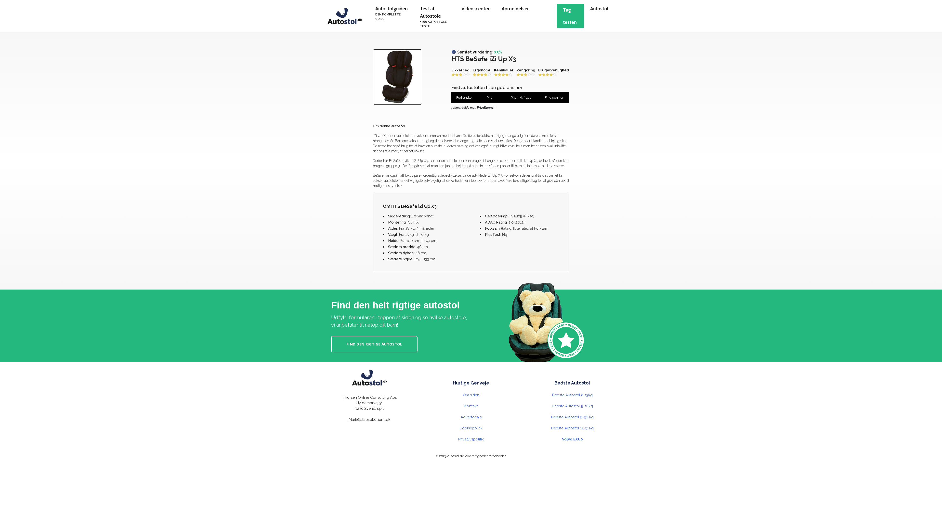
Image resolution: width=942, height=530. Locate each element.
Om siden (471, 395)
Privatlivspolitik (471, 439)
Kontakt (471, 406)
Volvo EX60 (572, 439)
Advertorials (471, 417)
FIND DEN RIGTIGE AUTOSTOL (374, 344)
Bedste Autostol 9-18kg (572, 406)
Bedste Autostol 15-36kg (572, 428)
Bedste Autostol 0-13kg (572, 395)
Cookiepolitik (471, 428)
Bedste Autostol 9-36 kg (572, 417)
